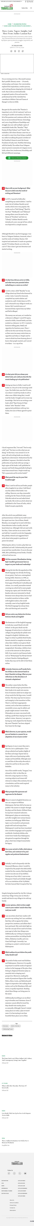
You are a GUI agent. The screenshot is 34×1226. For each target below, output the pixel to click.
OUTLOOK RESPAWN (22, 1193)
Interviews (5, 1026)
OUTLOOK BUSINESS (22, 1188)
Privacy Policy (13, 1205)
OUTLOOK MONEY (22, 1191)
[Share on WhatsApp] (11, 51)
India (3, 1138)
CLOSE (32, 1221)
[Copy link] (22, 51)
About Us (12, 1200)
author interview (15, 1026)
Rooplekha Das (5, 1145)
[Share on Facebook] (18, 51)
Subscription (13, 1210)
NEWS (3, 1186)
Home (9, 24)
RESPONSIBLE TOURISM (7, 1191)
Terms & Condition (14, 1203)
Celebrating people (20, 24)
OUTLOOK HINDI (21, 1196)
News (3, 1056)
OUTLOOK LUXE (21, 1186)
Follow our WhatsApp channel (18, 158)
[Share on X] (15, 51)
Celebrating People (8, 1029)
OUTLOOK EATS (21, 1183)
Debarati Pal (5, 1063)
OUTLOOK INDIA (21, 1181)
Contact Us (12, 1208)
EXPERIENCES (5, 1188)
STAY (3, 1183)
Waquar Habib (18, 45)
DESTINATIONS (5, 1181)
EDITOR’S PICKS (5, 1193)
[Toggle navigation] (31, 8)
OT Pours (5, 1083)
